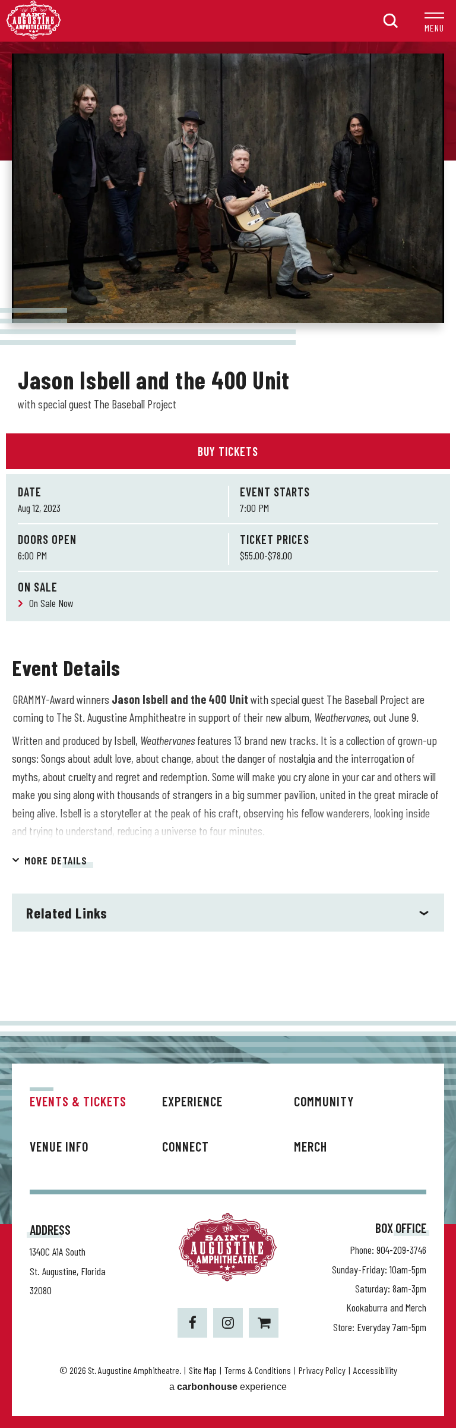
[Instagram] (228, 1323)
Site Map (203, 1370)
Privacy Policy (322, 1370)
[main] (228, 531)
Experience (192, 1101)
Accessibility (375, 1370)
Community (324, 1101)
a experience (228, 1387)
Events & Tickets (78, 1101)
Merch (310, 1146)
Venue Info (59, 1146)
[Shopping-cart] (263, 1323)
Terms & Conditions (257, 1370)
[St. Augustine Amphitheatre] (33, 36)
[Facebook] (192, 1323)
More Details (55, 860)
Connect (185, 1146)
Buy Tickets (228, 451)
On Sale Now (51, 602)
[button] (434, 20)
